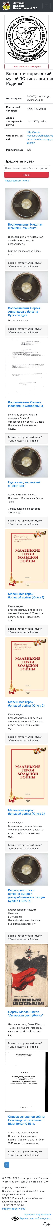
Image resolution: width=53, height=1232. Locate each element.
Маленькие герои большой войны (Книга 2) (26, 703)
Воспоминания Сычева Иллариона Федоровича (25, 404)
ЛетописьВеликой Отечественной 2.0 (25, 6)
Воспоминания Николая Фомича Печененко (25, 226)
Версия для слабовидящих (35, 1218)
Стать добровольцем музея (27, 66)
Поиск (26, 174)
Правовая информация (37, 1214)
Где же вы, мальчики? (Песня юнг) (24, 484)
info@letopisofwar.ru (13, 1208)
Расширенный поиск (17, 180)
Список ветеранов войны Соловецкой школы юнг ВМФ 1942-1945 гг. (26, 1120)
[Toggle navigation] (46, 6)
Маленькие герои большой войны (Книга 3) (26, 811)
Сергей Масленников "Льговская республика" (25, 1013)
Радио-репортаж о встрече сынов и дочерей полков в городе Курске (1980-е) (26, 895)
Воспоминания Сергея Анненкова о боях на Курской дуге (24, 311)
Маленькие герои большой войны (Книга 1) (26, 595)
